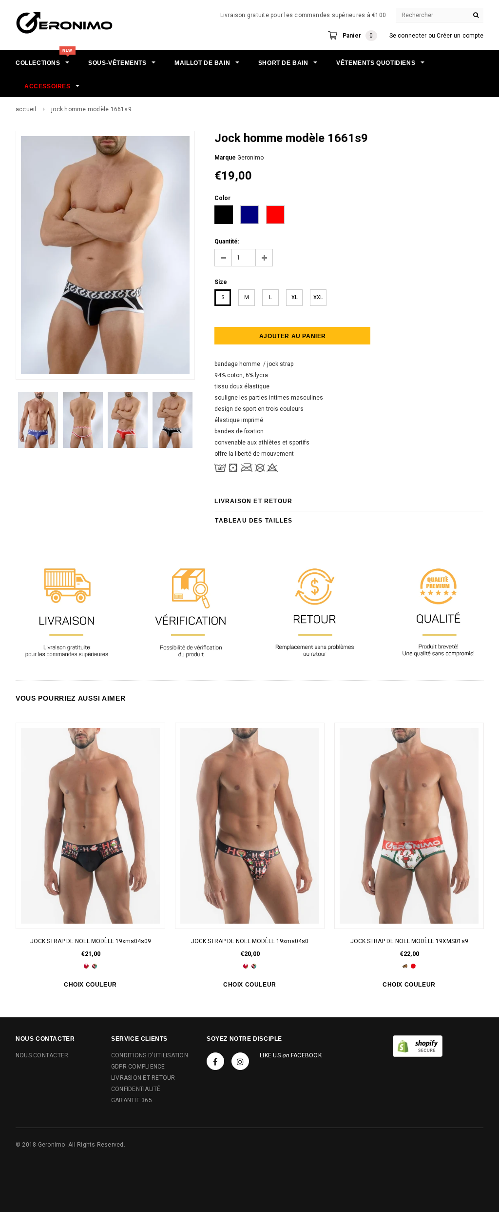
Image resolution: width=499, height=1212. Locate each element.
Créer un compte (460, 35)
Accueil (26, 109)
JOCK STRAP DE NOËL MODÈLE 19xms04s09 (90, 941)
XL (294, 297)
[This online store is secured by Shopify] (417, 1045)
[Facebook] (215, 1061)
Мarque (225, 157)
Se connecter (408, 35)
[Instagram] (240, 1061)
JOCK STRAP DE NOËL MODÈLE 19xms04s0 (249, 941)
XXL (318, 297)
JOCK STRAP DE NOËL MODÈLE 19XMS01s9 (409, 941)
